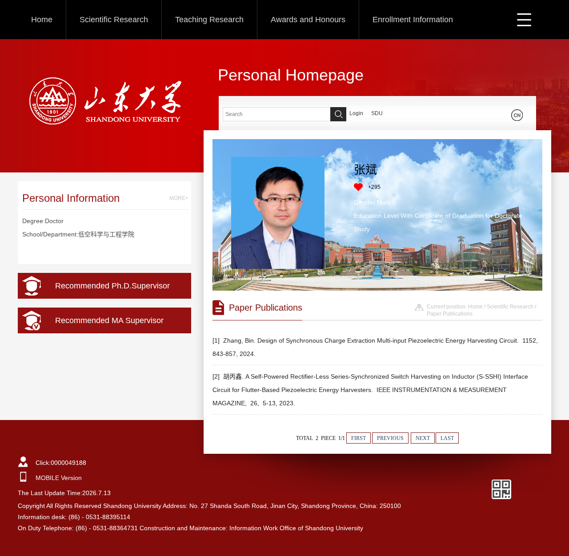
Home (41, 19)
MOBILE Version (59, 477)
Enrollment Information (413, 19)
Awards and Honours (308, 19)
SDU (377, 113)
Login (356, 113)
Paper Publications (450, 314)
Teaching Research (209, 19)
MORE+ (178, 198)
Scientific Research (114, 19)
